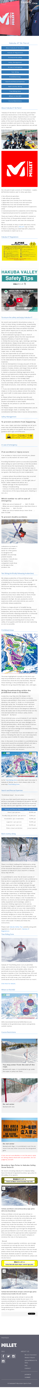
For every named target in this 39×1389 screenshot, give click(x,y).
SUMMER (27, 1377)
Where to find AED (15, 96)
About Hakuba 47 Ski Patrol (15, 48)
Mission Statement (31, 1355)
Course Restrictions (15, 101)
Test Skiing (15, 72)
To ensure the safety (15, 57)
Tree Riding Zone (15, 91)
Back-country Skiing (15, 86)
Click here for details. (8, 983)
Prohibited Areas (15, 77)
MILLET (21, 227)
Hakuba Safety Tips (16, 927)
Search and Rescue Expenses (15, 81)
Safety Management (15, 62)
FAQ (26, 1365)
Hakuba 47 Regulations (15, 53)
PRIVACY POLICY (30, 1357)
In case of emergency (15, 67)
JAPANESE (28, 1374)
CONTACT (28, 1368)
